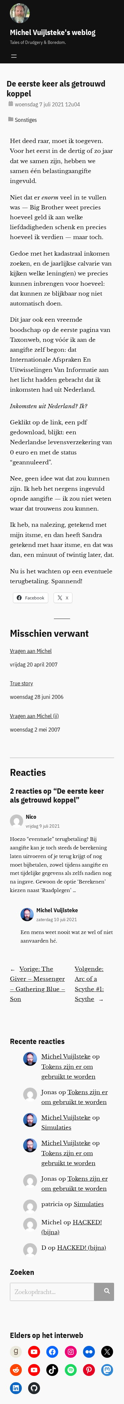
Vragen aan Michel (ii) (34, 716)
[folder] (11, 119)
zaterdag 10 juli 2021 (56, 919)
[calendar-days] (11, 103)
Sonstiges (26, 120)
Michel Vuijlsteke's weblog (52, 32)
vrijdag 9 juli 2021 (43, 826)
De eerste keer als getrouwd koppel (56, 88)
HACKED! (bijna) (81, 1247)
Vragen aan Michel (31, 651)
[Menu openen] (14, 56)
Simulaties (56, 1127)
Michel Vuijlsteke (57, 910)
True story (21, 683)
